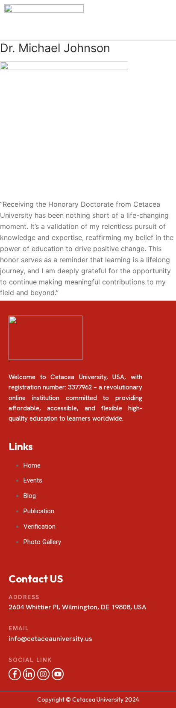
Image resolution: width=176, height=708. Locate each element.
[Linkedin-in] (29, 674)
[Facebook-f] (15, 674)
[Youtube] (58, 674)
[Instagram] (43, 674)
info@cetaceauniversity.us (50, 638)
